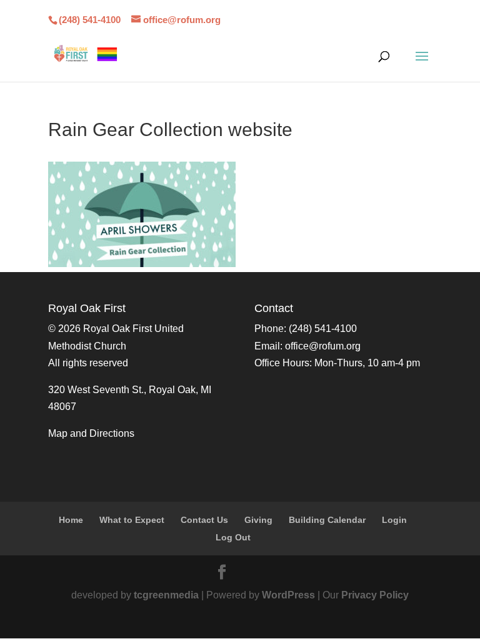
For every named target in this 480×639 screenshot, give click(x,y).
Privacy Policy (375, 595)
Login (394, 520)
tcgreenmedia (166, 595)
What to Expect (131, 520)
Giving (258, 520)
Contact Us (204, 520)
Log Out (233, 537)
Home (71, 520)
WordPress (288, 595)
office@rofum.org (323, 346)
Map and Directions (91, 433)
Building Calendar (327, 520)
